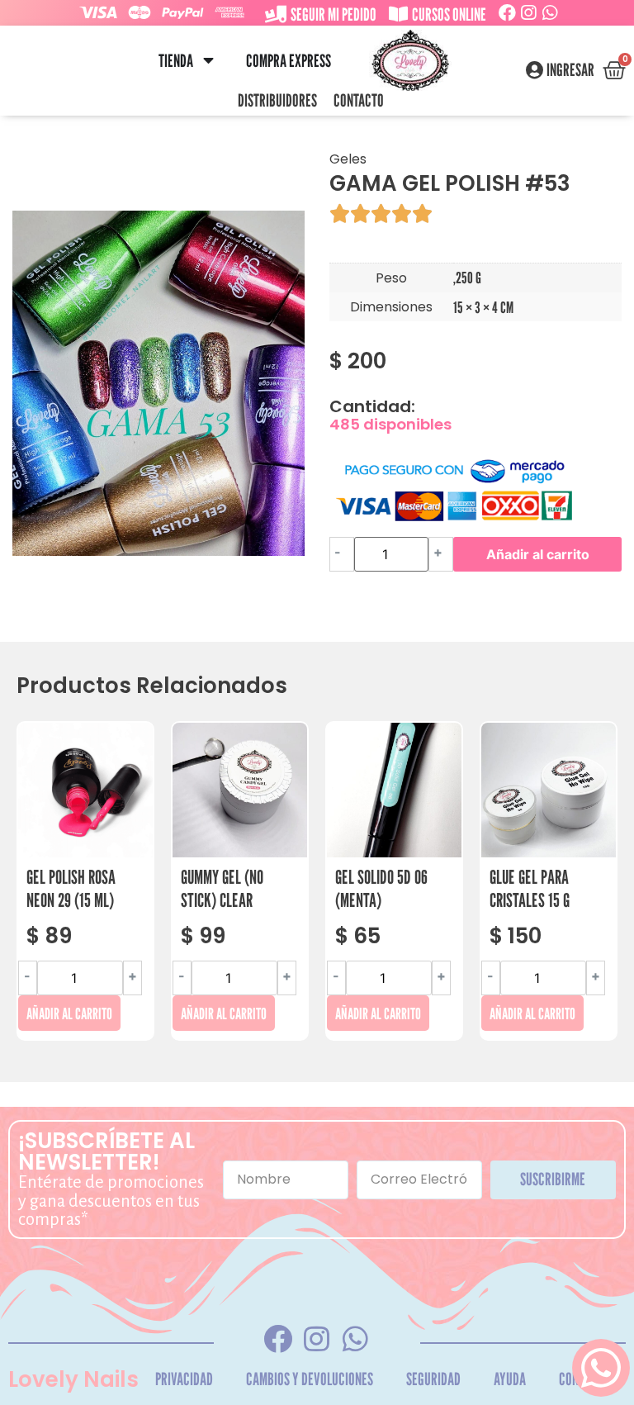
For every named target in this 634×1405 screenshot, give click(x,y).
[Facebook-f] (278, 1339)
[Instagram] (528, 12)
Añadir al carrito (537, 554)
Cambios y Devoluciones (309, 1379)
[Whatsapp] (550, 12)
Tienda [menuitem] (175, 60)
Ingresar (570, 70)
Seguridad (433, 1379)
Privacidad (184, 1379)
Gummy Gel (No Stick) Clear (222, 888)
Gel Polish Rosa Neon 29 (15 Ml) (71, 888)
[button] (208, 60)
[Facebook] (507, 12)
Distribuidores (277, 101)
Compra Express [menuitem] (288, 60)
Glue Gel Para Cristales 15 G (530, 888)
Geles (348, 159)
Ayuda (510, 1379)
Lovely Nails (73, 1379)
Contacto (359, 101)
